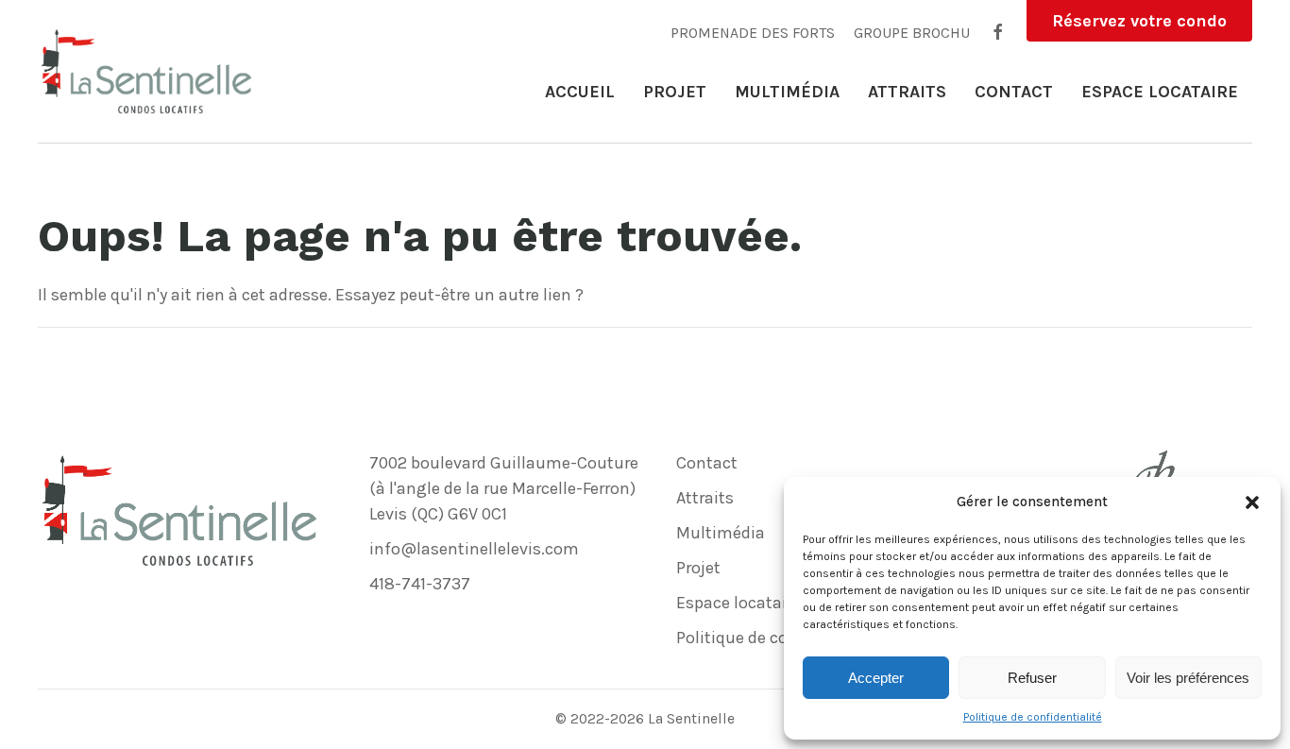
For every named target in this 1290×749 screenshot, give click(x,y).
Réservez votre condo (1139, 20)
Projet (674, 91)
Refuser (1032, 678)
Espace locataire (1159, 91)
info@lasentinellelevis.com (474, 548)
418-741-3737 (419, 583)
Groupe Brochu (912, 34)
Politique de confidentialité (1032, 716)
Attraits (907, 91)
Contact (1014, 91)
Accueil (580, 91)
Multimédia (787, 91)
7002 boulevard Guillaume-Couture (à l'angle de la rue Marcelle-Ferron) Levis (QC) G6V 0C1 (503, 488)
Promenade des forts (752, 34)
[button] (1252, 501)
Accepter (876, 678)
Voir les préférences (1188, 678)
